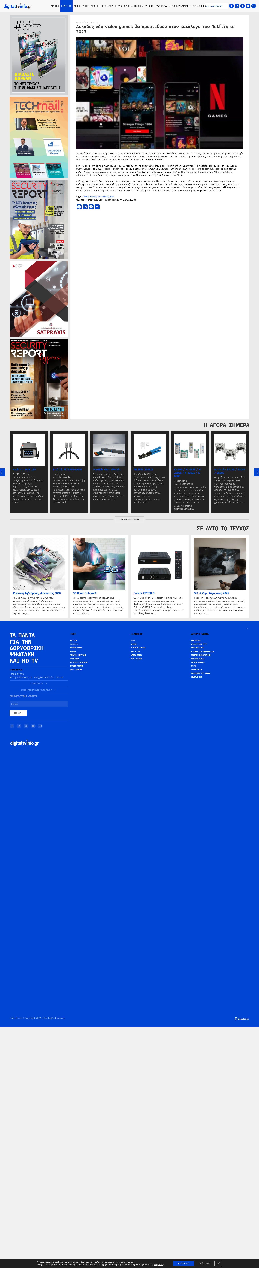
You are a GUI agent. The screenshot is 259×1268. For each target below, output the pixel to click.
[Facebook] (231, 6)
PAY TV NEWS (136, 658)
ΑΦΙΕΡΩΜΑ (195, 640)
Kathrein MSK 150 (24, 469)
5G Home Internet (85, 593)
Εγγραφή (18, 713)
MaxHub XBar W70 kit (107, 469)
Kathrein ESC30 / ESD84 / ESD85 (229, 471)
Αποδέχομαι (184, 1263)
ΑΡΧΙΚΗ (55, 6)
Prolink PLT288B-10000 (67, 469)
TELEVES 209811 (143, 469)
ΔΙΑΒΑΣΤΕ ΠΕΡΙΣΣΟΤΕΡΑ (129, 519)
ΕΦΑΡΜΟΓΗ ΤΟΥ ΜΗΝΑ (200, 673)
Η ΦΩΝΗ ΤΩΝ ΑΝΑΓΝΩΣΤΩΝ (202, 651)
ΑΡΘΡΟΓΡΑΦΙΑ (76, 647)
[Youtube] (248, 6)
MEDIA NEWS (136, 655)
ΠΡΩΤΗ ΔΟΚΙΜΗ (197, 662)
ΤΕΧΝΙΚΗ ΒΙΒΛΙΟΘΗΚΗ (200, 655)
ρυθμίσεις (158, 1264)
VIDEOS (149, 6)
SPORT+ (134, 644)
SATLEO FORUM (200, 6)
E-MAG (118, 6)
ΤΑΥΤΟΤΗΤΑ (161, 6)
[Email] (253, 6)
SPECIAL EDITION (133, 6)
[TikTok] (237, 6)
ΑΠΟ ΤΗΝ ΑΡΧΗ (197, 647)
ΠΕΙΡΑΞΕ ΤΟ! (196, 676)
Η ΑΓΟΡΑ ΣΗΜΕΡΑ (138, 647)
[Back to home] (18, 6)
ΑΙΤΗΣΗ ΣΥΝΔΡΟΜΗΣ (179, 6)
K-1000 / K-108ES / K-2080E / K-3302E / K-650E (187, 472)
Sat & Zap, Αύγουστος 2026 (211, 593)
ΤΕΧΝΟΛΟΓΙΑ (196, 669)
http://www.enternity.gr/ (99, 196)
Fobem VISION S (144, 593)
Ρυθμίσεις (205, 1263)
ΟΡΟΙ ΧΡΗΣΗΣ (76, 669)
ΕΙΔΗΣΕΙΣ (74, 644)
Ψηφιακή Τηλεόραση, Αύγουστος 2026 (37, 593)
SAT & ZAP (135, 651)
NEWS (133, 640)
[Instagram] (242, 6)
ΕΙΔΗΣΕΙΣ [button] (66, 6)
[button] (247, 628)
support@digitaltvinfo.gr (36, 689)
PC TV (193, 665)
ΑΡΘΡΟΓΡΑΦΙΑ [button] (81, 6)
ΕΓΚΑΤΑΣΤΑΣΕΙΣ (197, 658)
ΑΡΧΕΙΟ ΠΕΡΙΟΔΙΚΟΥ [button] (102, 6)
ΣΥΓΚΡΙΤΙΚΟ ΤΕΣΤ (199, 644)
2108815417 (36, 683)
